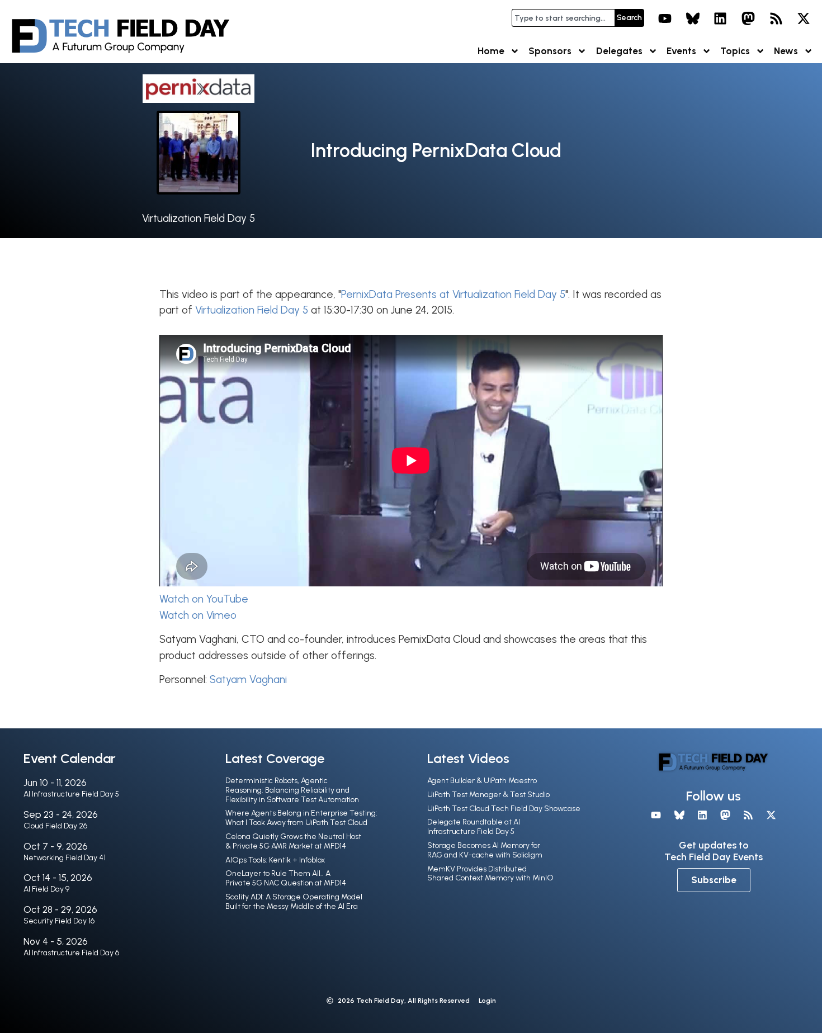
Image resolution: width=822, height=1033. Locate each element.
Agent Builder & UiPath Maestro (482, 780)
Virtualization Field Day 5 (198, 218)
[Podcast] (776, 18)
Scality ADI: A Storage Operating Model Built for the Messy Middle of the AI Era (293, 901)
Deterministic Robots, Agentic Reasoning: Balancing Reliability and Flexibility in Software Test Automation (292, 790)
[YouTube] (664, 18)
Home (491, 50)
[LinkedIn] (720, 18)
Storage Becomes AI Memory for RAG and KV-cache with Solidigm (484, 850)
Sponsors (549, 50)
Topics (735, 50)
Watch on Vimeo (198, 615)
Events (681, 50)
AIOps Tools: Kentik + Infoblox (275, 860)
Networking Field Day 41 (64, 858)
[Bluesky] (692, 18)
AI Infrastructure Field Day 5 (71, 794)
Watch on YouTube (203, 599)
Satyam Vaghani (248, 679)
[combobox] (563, 18)
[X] (803, 18)
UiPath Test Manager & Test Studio (488, 794)
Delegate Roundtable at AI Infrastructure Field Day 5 (473, 826)
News (786, 50)
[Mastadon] (748, 18)
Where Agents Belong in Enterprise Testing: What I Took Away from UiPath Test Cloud (301, 817)
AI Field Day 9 (46, 889)
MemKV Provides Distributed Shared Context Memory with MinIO (490, 873)
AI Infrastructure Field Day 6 (71, 953)
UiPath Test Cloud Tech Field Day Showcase (503, 808)
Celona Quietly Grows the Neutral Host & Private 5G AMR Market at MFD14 (293, 841)
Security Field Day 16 (59, 921)
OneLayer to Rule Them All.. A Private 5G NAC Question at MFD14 (285, 878)
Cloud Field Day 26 (55, 826)
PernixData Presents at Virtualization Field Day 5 (453, 294)
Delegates (619, 50)
